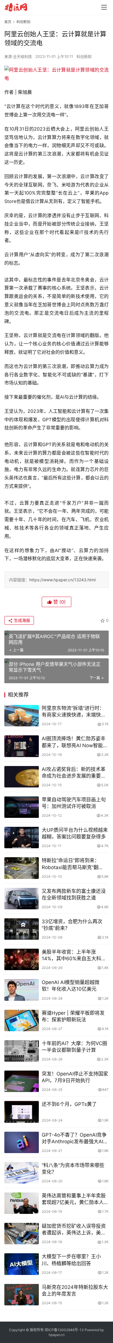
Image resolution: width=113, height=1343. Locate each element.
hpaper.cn (57, 1335)
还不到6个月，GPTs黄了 (69, 1104)
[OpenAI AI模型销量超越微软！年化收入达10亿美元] (21, 990)
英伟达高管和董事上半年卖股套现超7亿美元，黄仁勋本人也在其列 (75, 1199)
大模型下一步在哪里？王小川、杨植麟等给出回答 (71, 1260)
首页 (7, 22)
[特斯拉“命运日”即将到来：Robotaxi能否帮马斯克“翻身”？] (21, 868)
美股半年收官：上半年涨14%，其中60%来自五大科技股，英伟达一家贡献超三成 (74, 955)
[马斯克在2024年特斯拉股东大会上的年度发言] (21, 1294)
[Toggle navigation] (104, 7)
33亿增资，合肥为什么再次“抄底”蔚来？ (72, 925)
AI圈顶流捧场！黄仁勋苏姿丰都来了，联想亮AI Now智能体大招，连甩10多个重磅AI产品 (75, 742)
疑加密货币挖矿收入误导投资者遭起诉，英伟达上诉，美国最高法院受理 (74, 1229)
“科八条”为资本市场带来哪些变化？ (73, 1168)
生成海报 (21, 620)
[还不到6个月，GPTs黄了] (21, 1111)
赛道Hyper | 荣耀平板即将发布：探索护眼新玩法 (73, 1016)
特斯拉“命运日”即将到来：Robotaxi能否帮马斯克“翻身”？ (70, 864)
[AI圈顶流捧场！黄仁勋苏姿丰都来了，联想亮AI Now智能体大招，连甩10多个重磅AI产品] (21, 746)
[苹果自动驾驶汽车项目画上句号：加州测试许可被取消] (21, 807)
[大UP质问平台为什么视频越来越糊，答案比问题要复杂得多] (21, 837)
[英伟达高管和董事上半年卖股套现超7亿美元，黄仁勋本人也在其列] (21, 1203)
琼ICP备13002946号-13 (64, 1330)
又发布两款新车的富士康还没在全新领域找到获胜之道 (74, 894)
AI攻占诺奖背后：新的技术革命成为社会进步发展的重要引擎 (74, 772)
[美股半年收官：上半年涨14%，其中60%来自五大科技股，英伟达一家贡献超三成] (21, 959)
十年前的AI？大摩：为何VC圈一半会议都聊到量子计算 (74, 1046)
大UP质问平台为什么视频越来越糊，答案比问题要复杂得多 (75, 833)
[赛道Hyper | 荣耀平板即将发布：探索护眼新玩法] (21, 1020)
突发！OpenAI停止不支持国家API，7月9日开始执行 (75, 1077)
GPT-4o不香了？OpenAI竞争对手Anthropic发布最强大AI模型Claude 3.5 (75, 1138)
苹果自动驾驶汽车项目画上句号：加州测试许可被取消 (74, 803)
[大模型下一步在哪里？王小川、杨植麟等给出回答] (21, 1264)
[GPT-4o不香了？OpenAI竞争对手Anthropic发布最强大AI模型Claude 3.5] (21, 1142)
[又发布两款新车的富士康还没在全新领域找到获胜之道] (21, 898)
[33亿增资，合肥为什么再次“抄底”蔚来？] (21, 929)
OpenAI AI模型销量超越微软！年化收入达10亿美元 (70, 985)
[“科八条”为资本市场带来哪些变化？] (21, 1172)
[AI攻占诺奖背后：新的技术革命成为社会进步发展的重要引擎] (21, 776)
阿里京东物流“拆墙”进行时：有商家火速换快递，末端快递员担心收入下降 (74, 711)
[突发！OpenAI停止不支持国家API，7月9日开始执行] (21, 1081)
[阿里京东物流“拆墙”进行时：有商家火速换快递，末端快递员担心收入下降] (21, 715)
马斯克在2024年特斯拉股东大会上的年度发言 (75, 1290)
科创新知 (84, 56)
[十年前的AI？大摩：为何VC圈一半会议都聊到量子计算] (21, 1051)
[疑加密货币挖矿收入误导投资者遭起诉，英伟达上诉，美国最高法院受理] (21, 1233)
